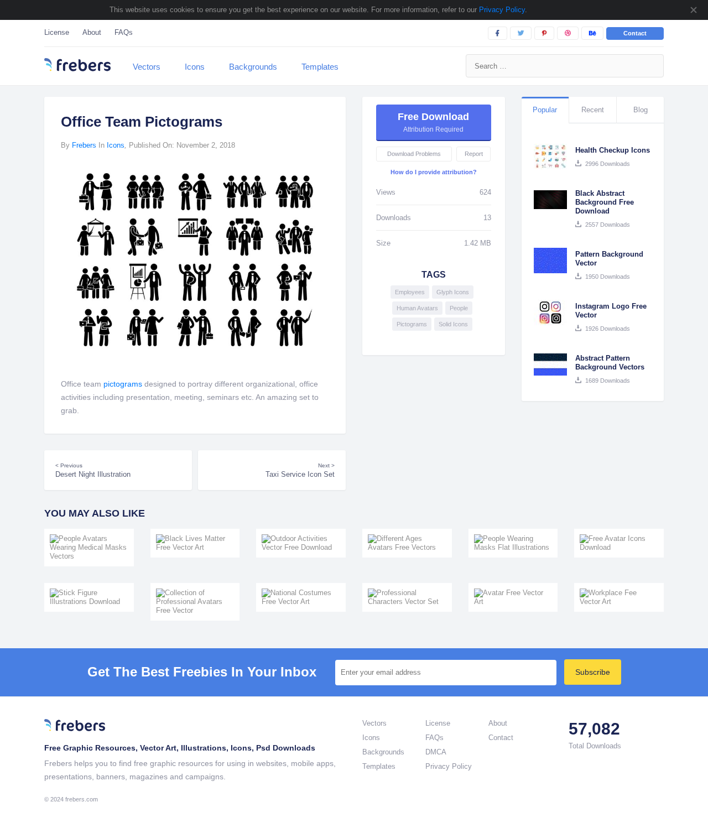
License (56, 32)
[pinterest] (544, 33)
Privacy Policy (501, 10)
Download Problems (414, 153)
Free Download (433, 122)
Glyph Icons (452, 292)
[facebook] (497, 33)
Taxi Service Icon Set (300, 470)
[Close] (693, 10)
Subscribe (592, 672)
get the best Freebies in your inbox (201, 672)
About (91, 32)
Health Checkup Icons (612, 150)
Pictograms (412, 324)
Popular (545, 110)
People (459, 308)
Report (474, 153)
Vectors (146, 66)
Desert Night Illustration (93, 470)
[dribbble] (568, 33)
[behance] (592, 33)
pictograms (122, 383)
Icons (195, 66)
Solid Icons (453, 324)
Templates (320, 66)
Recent (592, 110)
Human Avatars (417, 308)
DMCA (435, 752)
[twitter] (521, 33)
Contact (635, 33)
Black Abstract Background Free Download (604, 202)
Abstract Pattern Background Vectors (609, 362)
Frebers (84, 145)
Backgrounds (253, 66)
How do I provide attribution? (434, 172)
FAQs (123, 32)
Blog (640, 110)
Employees (410, 292)
